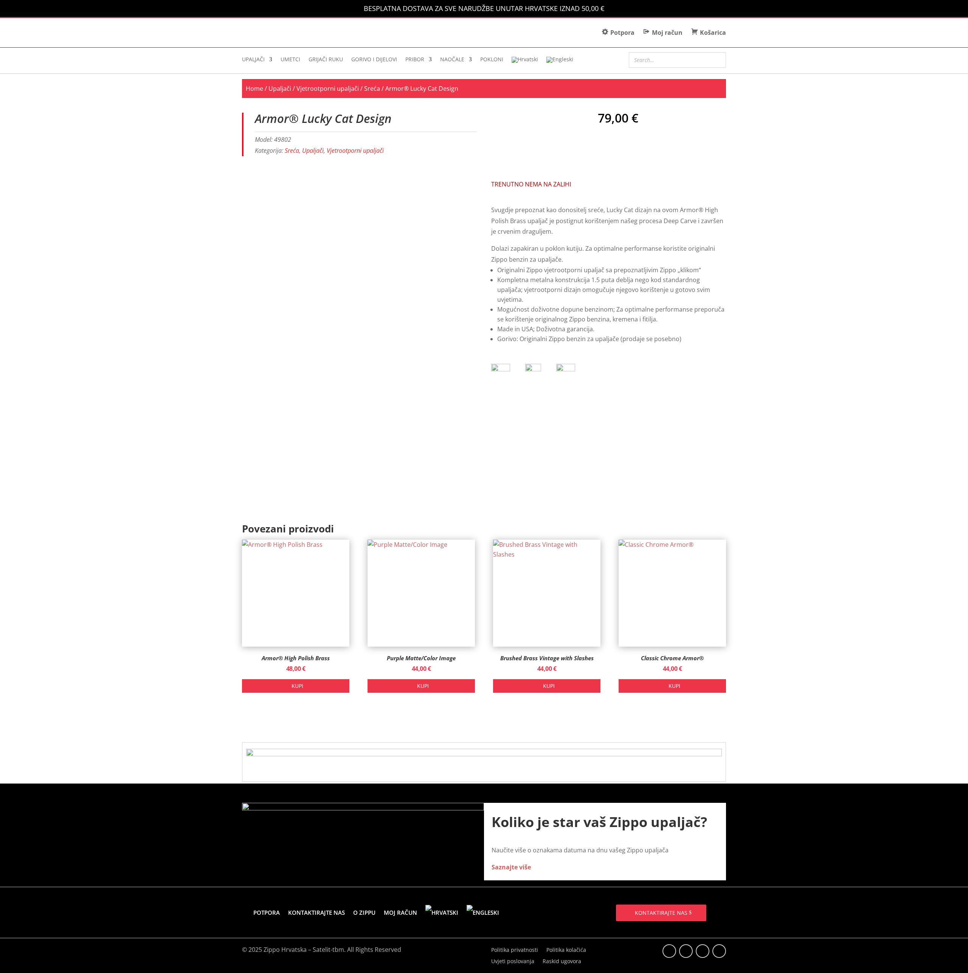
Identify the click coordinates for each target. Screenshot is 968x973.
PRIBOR (414, 60)
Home (254, 88)
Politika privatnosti (514, 950)
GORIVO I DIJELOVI (374, 60)
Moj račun (400, 912)
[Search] (718, 59)
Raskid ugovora (562, 962)
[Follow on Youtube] (719, 951)
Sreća (372, 88)
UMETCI (290, 60)
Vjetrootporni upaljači (327, 88)
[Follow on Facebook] (669, 951)
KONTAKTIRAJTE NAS (661, 912)
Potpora (266, 912)
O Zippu (364, 912)
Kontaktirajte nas (316, 912)
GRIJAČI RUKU (326, 60)
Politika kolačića (566, 950)
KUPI (297, 685)
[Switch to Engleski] (559, 61)
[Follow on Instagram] (702, 951)
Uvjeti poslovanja (512, 962)
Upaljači (279, 88)
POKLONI (491, 60)
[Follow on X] (686, 951)
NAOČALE (452, 60)
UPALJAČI (253, 60)
